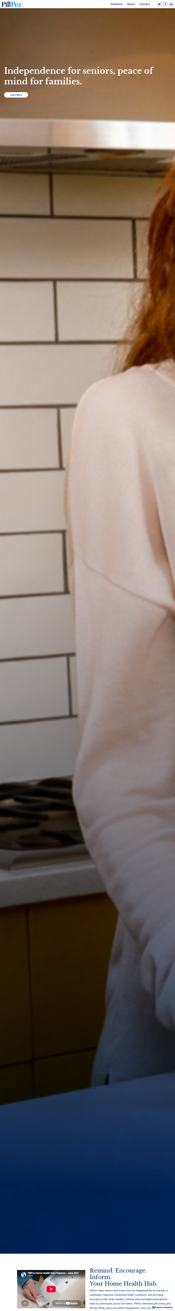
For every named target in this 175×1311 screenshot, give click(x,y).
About (131, 4)
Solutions (116, 4)
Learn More (16, 94)
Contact (144, 4)
